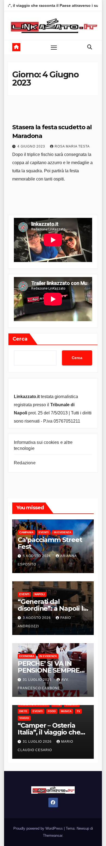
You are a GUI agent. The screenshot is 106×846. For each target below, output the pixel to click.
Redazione (25, 462)
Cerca (20, 339)
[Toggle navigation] (54, 47)
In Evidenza (62, 532)
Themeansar (52, 835)
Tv (78, 711)
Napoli (40, 594)
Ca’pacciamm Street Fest (50, 543)
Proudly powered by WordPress (38, 828)
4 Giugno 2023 (31, 146)
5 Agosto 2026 (37, 556)
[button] (89, 47)
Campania (26, 532)
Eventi (44, 532)
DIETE (23, 711)
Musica (66, 711)
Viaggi (24, 717)
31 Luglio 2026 (38, 680)
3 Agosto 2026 (37, 618)
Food (52, 711)
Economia (26, 656)
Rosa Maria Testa (72, 146)
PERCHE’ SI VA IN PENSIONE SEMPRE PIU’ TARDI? (49, 670)
